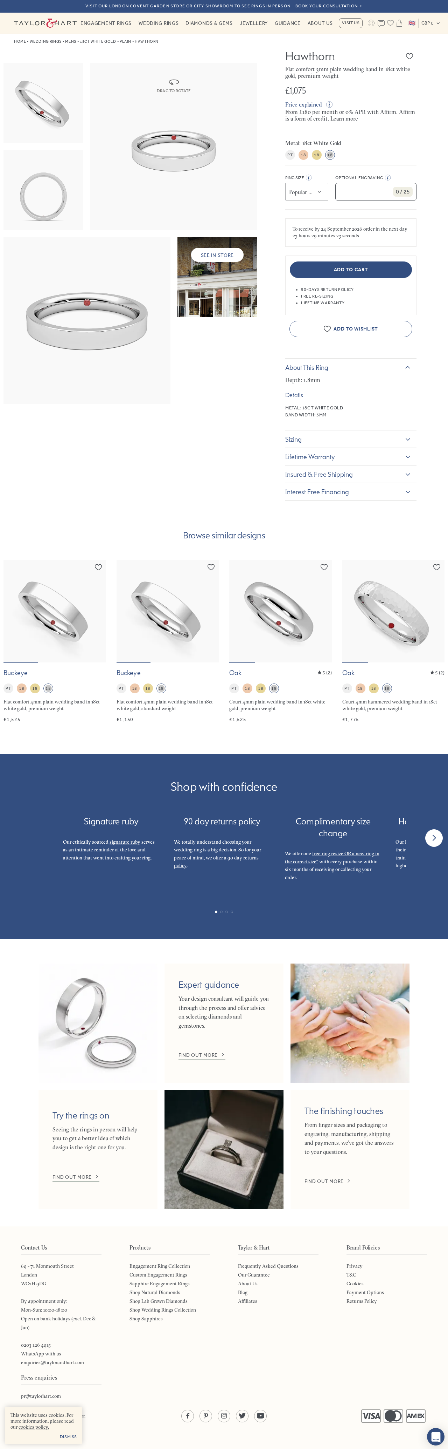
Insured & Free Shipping (319, 474)
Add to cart (351, 270)
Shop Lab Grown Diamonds (159, 1301)
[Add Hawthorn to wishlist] (409, 56)
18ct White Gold (98, 41)
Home (20, 41)
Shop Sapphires (146, 1318)
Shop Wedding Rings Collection (163, 1310)
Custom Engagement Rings (158, 1275)
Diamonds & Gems (209, 23)
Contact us (381, 24)
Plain (125, 41)
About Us (320, 23)
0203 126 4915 (36, 1345)
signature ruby (125, 842)
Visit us (350, 22)
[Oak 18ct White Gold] (280, 641)
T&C (351, 1275)
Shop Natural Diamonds (155, 1292)
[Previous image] (13, 611)
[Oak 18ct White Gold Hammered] (393, 641)
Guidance (288, 23)
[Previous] (14, 838)
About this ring (306, 367)
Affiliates (247, 1301)
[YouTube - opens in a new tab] (260, 1416)
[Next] (434, 838)
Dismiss (68, 1436)
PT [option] (290, 154)
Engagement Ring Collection (160, 1266)
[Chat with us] (435, 1436)
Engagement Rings (106, 23)
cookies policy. (34, 1427)
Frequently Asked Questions (268, 1266)
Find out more (198, 1055)
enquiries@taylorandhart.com (52, 1362)
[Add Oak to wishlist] (324, 567)
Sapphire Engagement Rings (160, 1283)
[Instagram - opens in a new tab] (224, 1416)
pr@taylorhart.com (41, 1396)
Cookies (355, 1283)
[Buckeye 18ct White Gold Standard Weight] (168, 641)
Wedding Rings (158, 23)
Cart (399, 23)
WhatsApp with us (41, 1354)
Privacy (354, 1266)
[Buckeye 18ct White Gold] (55, 641)
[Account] (371, 23)
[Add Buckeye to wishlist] (98, 567)
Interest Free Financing (317, 492)
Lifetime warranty (310, 457)
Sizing (293, 439)
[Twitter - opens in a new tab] (242, 1416)
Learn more (344, 118)
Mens (70, 41)
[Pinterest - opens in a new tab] (205, 1416)
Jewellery (254, 23)
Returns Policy (361, 1301)
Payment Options (365, 1292)
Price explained (303, 104)
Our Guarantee (254, 1275)
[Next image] (96, 611)
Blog (242, 1292)
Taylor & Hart (45, 23)
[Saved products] (390, 23)
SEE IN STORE (217, 255)
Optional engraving (359, 177)
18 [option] (303, 154)
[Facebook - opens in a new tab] (187, 1416)
